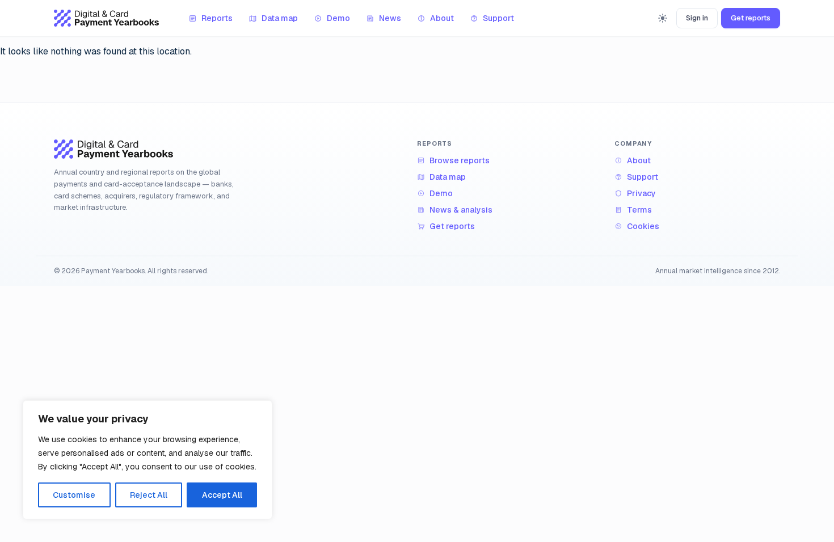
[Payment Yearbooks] (106, 18)
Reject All (148, 495)
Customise (74, 495)
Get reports (750, 18)
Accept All (222, 495)
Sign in (697, 18)
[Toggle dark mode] (662, 18)
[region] (147, 459)
